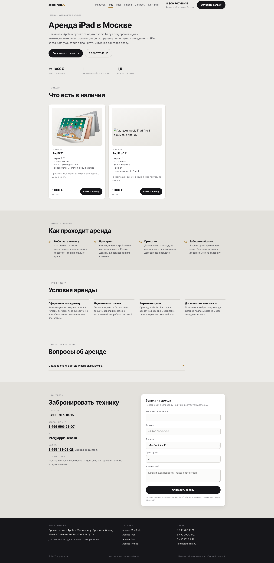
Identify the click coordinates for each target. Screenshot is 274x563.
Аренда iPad (129, 534)
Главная (52, 15)
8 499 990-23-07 (62, 426)
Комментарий (152, 466)
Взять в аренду (91, 191)
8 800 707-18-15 (180, 5)
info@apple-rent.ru (63, 438)
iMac (118, 4)
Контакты (153, 4)
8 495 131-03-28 (61, 449)
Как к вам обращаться (157, 411)
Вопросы (140, 4)
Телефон (150, 425)
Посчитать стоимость (65, 53)
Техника (150, 439)
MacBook (100, 4)
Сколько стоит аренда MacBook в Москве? (76, 365)
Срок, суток (152, 452)
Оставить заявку (211, 4)
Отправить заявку (183, 489)
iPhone (128, 4)
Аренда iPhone (130, 543)
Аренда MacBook (131, 530)
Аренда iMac (129, 539)
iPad (110, 4)
